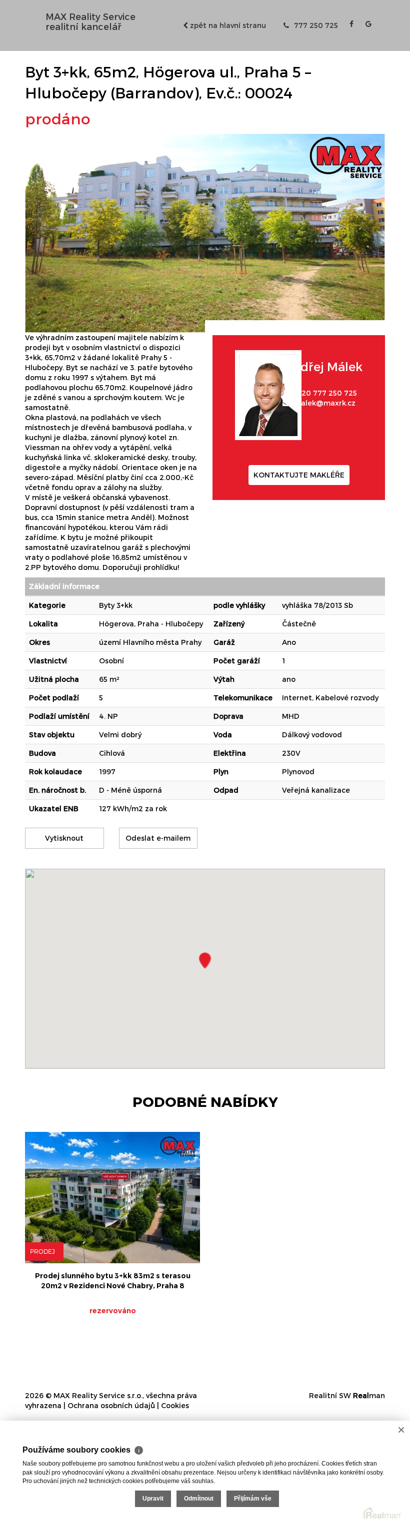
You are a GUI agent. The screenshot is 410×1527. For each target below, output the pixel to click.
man (369, 1395)
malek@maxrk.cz (325, 403)
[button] (205, 960)
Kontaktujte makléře (299, 475)
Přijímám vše (253, 1498)
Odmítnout (199, 1498)
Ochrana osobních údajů (111, 1405)
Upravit (153, 1498)
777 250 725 (315, 25)
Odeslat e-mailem (158, 838)
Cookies (175, 1405)
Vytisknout (64, 838)
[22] (205, 232)
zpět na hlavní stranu (227, 25)
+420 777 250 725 (324, 393)
